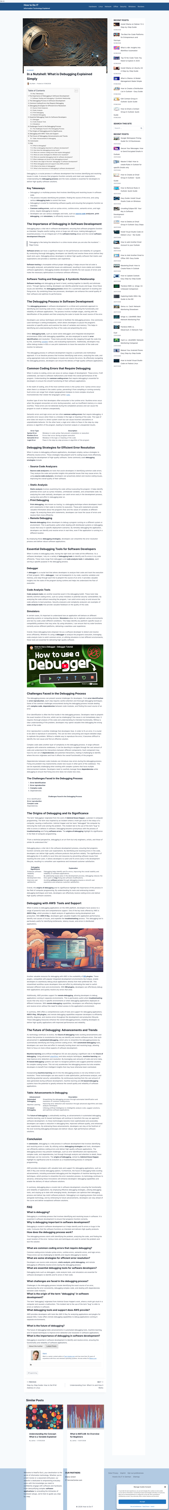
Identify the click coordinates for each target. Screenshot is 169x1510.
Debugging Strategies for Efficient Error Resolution (48, 106)
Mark (33, 83)
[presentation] (44, 1417)
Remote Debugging (39, 115)
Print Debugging (38, 112)
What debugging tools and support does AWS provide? (51, 164)
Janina (33, 1440)
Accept (142, 1502)
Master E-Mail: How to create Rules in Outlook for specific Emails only (128, 164)
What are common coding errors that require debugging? (52, 152)
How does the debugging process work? (46, 150)
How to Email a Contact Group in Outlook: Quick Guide (126, 112)
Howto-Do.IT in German (121, 1477)
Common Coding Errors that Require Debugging (47, 103)
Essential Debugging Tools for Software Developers (48, 117)
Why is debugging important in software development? (51, 148)
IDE (84, 976)
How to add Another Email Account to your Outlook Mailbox (127, 245)
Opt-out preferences (136, 1506)
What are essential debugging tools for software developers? (53, 157)
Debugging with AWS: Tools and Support (44, 134)
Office (115, 7)
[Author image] (28, 83)
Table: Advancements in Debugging (44, 138)
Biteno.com (93, 1358)
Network (108, 7)
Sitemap (136, 1477)
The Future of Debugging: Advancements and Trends (49, 136)
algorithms (54, 1056)
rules (68, 395)
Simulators (36, 124)
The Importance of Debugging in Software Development (49, 96)
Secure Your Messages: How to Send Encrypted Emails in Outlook (128, 151)
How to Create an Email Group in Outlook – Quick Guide (127, 178)
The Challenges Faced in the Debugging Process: (48, 128)
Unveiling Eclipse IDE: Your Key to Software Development (127, 211)
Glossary (30, 70)
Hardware (93, 7)
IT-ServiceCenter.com (73, 1480)
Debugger (36, 119)
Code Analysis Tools (39, 122)
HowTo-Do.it (38, 1473)
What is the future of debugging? (44, 166)
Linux (101, 7)
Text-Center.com (69, 1356)
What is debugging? (39, 145)
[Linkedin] (31, 1364)
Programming (32, 1373)
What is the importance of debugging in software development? (54, 168)
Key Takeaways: (38, 94)
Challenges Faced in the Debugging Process (45, 126)
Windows (132, 7)
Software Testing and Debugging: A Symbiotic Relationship (51, 98)
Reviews (141, 7)
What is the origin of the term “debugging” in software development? (55, 161)
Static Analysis (37, 110)
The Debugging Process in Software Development (47, 101)
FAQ (31, 143)
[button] (165, 1487)
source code (81, 214)
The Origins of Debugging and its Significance (45, 131)
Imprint (152, 1506)
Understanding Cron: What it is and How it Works (86, 1385)
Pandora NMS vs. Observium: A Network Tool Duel (128, 330)
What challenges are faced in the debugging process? (50, 159)
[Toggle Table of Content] (75, 90)
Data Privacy (146, 1506)
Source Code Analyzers (40, 108)
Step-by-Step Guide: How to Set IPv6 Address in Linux (42, 1385)
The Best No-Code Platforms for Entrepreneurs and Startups (128, 37)
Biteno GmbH (70, 1477)
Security (123, 7)
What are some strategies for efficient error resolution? (51, 154)
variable (45, 342)
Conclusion (34, 141)
